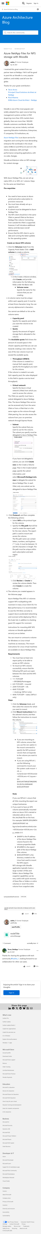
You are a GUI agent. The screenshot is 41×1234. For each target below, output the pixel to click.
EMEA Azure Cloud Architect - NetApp (22, 100)
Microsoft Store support (9, 1060)
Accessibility (6, 1212)
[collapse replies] (20, 948)
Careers (5, 1191)
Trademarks (26, 1226)
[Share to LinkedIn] (10, 1008)
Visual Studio (6, 1181)
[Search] (23, 3)
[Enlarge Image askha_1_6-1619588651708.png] (22, 567)
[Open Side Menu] (3, 3)
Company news (7, 1198)
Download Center (7, 1056)
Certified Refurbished (8, 1070)
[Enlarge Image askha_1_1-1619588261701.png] (22, 264)
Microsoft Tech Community (10, 1170)
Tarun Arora (12, 89)
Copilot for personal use (9, 1032)
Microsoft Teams (7, 1139)
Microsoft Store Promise (9, 1074)
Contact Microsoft (14, 1224)
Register (29, 3)
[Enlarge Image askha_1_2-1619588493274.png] (23, 446)
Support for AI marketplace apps (11, 1167)
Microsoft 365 (6, 1132)
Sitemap (5, 1224)
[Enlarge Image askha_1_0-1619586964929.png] (28, 170)
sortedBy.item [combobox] (31, 943)
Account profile (7, 1053)
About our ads (23, 1228)
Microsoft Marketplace (9, 1174)
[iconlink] (6, 934)
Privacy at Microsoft (8, 1201)
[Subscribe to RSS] (28, 1008)
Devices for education (8, 1091)
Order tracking (6, 1067)
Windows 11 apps (7, 1043)
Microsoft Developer (8, 1160)
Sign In (36, 3)
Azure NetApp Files (11, 137)
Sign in (11, 992)
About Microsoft (7, 1194)
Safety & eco (6, 1228)
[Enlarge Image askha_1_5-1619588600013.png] (25, 503)
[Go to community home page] (7, 3)
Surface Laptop (6, 1021)
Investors (5, 1205)
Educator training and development (12, 1105)
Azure (4, 1156)
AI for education (7, 1112)
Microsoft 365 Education (9, 1098)
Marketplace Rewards (8, 1177)
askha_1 (13, 62)
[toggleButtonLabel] (37, 9)
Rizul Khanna (13, 97)
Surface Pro (6, 1018)
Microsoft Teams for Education (11, 1094)
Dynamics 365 (6, 1129)
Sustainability (6, 1215)
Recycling (14, 1228)
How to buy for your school (10, 1101)
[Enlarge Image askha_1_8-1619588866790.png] (25, 727)
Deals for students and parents (11, 1108)
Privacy (23, 1224)
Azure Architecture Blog (11, 9)
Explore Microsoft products (10, 1039)
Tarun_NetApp (13, 949)
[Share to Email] (31, 1008)
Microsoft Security (7, 1125)
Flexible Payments (7, 1077)
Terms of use (17, 1226)
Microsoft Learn (7, 1163)
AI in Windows (6, 1036)
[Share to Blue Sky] (24, 1008)
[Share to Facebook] (13, 1008)
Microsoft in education (9, 1087)
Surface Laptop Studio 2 (9, 1025)
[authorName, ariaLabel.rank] (6, 63)
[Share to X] (17, 1008)
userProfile (16, 927)
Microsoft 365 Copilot (8, 1143)
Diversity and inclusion (9, 1208)
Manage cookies (7, 1226)
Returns (5, 1063)
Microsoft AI (6, 1122)
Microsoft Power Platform (9, 1136)
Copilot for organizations (9, 1029)
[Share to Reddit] (20, 1008)
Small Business (6, 1146)
